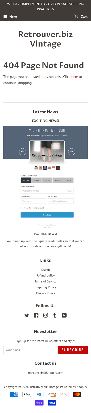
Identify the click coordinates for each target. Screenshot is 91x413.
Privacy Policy (45, 293)
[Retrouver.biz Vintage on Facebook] (36, 316)
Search (45, 270)
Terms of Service (45, 281)
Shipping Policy (45, 287)
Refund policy (45, 275)
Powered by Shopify (73, 387)
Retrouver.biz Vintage (45, 39)
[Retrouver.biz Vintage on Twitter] (26, 316)
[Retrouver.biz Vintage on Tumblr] (54, 316)
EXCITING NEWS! (45, 121)
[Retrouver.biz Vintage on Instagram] (45, 316)
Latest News (45, 112)
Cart (84, 17)
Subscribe (72, 350)
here (74, 76)
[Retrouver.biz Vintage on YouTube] (64, 316)
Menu (13, 17)
